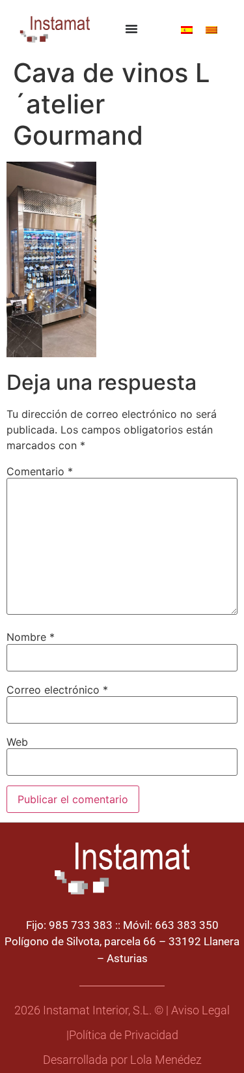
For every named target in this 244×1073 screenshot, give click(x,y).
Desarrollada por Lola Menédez (122, 1059)
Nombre (31, 637)
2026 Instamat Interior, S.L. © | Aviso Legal (122, 1010)
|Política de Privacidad (122, 1035)
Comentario (40, 471)
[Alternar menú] (131, 28)
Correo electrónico (57, 689)
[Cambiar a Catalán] (211, 29)
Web (17, 742)
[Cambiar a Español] (186, 29)
